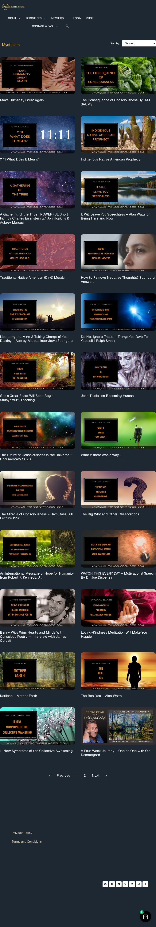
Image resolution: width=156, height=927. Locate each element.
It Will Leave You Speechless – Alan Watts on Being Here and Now (115, 216)
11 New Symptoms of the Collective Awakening (36, 751)
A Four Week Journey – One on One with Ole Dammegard (115, 753)
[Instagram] (139, 884)
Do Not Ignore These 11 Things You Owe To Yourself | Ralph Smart (114, 339)
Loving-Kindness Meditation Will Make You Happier (114, 634)
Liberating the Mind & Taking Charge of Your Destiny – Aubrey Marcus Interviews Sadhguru (36, 339)
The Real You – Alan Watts (101, 696)
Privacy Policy (22, 833)
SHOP (90, 18)
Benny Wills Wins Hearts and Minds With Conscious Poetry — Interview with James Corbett (33, 636)
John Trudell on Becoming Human (107, 396)
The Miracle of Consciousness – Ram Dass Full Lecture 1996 (36, 516)
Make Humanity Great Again (22, 100)
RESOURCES (34, 18)
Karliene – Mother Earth (18, 696)
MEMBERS (57, 18)
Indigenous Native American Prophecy (111, 159)
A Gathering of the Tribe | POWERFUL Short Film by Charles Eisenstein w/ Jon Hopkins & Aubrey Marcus (34, 218)
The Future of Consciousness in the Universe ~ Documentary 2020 (36, 457)
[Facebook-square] (119, 884)
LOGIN (77, 18)
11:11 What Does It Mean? (19, 159)
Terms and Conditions (27, 842)
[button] (67, 26)
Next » (99, 775)
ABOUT (11, 18)
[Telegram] (105, 884)
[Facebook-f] (145, 884)
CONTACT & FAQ (42, 26)
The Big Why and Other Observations (110, 514)
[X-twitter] (125, 884)
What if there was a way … (101, 455)
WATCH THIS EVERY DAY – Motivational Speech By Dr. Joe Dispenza (118, 575)
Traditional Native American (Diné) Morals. (32, 277)
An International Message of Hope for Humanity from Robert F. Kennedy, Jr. (37, 575)
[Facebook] (112, 884)
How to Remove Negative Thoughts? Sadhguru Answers (118, 279)
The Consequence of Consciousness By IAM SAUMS (115, 102)
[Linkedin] (132, 884)
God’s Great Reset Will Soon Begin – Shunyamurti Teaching (28, 398)
